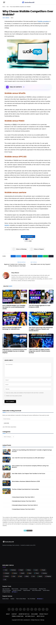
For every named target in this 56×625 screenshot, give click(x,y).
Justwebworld (26, 619)
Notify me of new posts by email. (14, 395)
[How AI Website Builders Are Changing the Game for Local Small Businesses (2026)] (14, 297)
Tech (8, 6)
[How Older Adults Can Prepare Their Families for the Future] (7, 475)
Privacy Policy (43, 614)
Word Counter (15, 588)
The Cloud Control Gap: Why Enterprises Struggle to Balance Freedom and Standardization (41, 329)
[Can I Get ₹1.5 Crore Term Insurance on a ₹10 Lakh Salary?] (7, 459)
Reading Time (42, 588)
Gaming (45, 573)
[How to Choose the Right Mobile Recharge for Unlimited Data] (14, 319)
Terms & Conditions (17, 616)
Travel (37, 573)
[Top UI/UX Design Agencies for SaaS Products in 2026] (41, 297)
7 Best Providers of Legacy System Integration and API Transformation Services (39, 351)
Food (20, 576)
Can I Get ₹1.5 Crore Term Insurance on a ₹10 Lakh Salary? (28, 458)
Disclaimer (34, 614)
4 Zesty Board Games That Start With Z (23, 497)
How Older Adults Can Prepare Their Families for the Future (28, 473)
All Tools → (14, 591)
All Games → (40, 598)
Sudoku (12, 598)
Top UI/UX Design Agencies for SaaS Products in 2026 (39, 306)
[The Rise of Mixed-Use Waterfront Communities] (7, 491)
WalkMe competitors (43, 21)
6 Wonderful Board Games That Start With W (25, 505)
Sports (40, 576)
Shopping (48, 576)
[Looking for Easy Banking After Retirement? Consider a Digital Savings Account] (7, 452)
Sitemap (42, 619)
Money (29, 570)
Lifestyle (7, 573)
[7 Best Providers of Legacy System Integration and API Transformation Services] (41, 341)
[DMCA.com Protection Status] (28, 531)
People (43, 570)
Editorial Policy (30, 616)
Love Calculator (33, 588)
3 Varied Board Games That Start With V (23, 509)
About (8, 614)
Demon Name (46, 590)
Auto (14, 576)
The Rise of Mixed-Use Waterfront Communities (25, 489)
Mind (27, 576)
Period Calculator (6, 590)
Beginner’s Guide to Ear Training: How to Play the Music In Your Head (14, 265)
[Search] (52, 2)
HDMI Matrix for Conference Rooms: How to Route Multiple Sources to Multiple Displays (14, 351)
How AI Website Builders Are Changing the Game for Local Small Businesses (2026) (13, 307)
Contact (14, 614)
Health (22, 573)
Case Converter (24, 588)
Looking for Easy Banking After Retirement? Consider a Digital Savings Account (32, 450)
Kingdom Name (6, 591)
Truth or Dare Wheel (21, 598)
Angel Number (26, 590)
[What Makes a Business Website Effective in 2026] (7, 483)
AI (5, 579)
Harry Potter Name (36, 590)
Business (13, 570)
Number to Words (17, 590)
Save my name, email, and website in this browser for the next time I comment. (25, 392)
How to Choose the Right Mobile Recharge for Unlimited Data (12, 328)
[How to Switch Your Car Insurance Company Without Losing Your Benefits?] (7, 467)
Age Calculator (6, 588)
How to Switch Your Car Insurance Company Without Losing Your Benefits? (30, 466)
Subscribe (6, 423)
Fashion (7, 576)
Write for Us (40, 616)
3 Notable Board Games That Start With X (24, 501)
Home (3, 6)
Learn (36, 570)
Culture (15, 573)
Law (34, 576)
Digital (21, 570)
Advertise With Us (24, 614)
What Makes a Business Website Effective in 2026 (26, 481)
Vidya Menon (5, 17)
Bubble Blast (5, 598)
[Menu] (4, 2)
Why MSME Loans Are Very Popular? (40, 264)
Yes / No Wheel (31, 598)
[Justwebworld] (28, 2)
